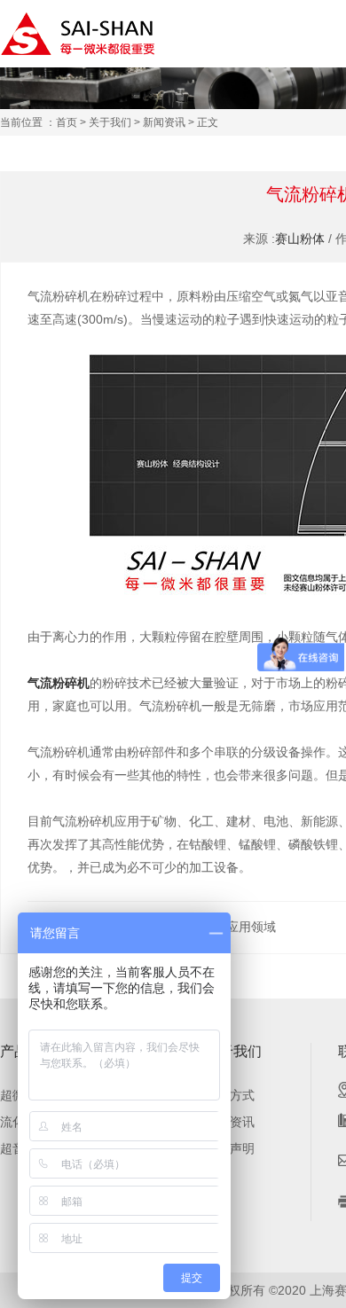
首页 (66, 122)
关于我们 (110, 122)
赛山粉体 (300, 238)
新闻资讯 (164, 122)
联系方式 (230, 1095)
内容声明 (230, 1148)
